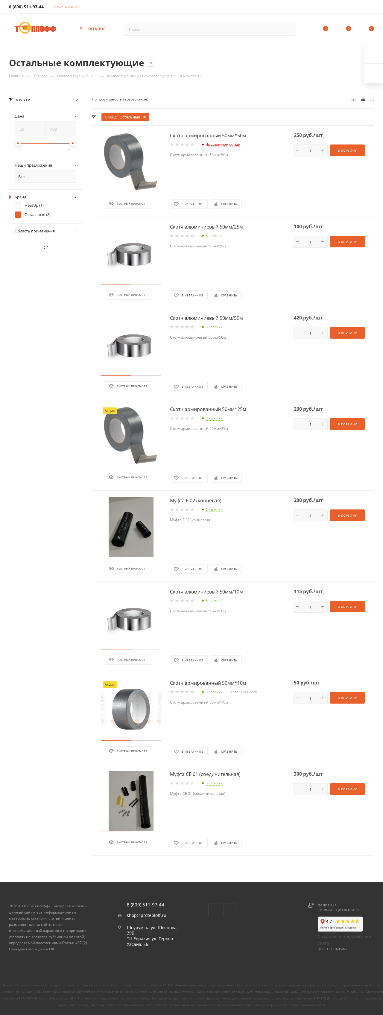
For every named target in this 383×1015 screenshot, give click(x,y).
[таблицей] (372, 99)
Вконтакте (214, 909)
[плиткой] (353, 99)
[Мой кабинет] (371, 7)
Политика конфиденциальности (339, 907)
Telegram (230, 909)
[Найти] (288, 29)
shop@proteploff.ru (146, 915)
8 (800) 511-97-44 (26, 7)
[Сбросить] (45, 247)
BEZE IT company (333, 949)
